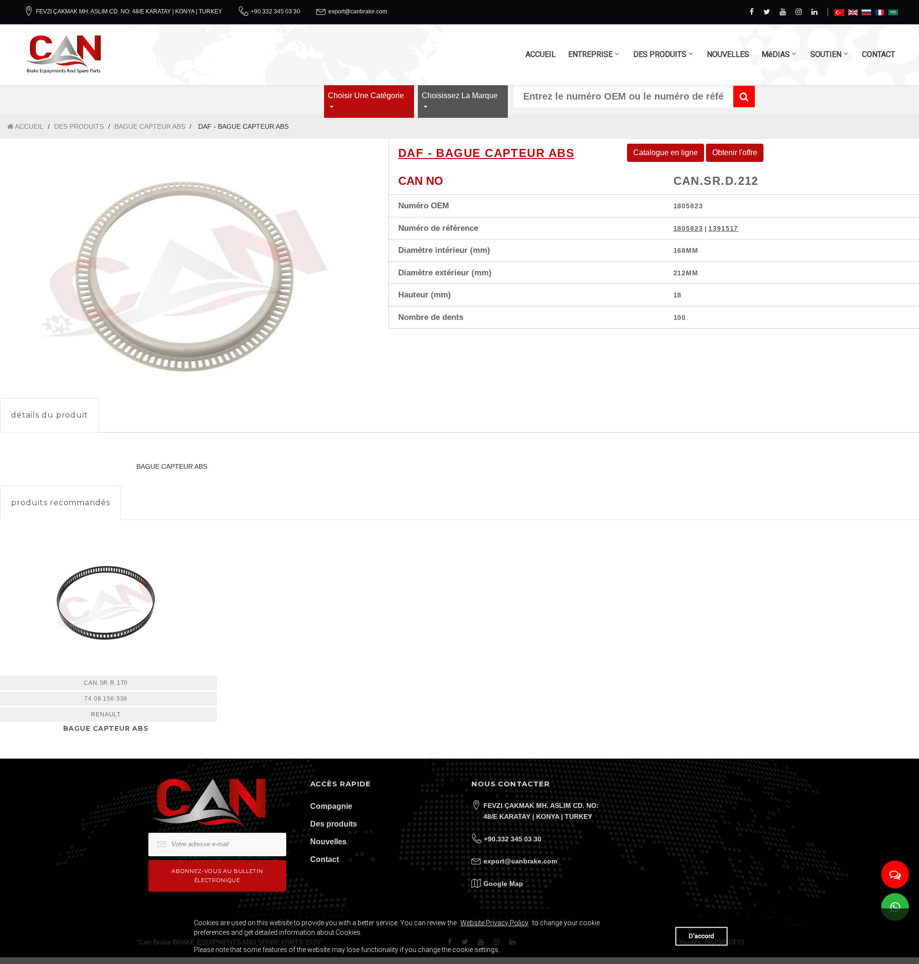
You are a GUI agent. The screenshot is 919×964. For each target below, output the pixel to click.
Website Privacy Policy (494, 923)
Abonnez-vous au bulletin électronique (217, 876)
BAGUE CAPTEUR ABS (149, 126)
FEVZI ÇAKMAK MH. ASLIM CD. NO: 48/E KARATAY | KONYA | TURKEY (129, 11)
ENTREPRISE (590, 54)
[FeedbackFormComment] (895, 874)
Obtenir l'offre (734, 152)
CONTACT (878, 54)
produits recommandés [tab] (60, 502)
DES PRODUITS (659, 54)
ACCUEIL (541, 54)
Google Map (503, 883)
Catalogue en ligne (665, 152)
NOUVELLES (728, 54)
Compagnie (331, 806)
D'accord (701, 936)
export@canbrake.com (357, 11)
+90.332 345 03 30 (275, 11)
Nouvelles (328, 842)
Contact (324, 859)
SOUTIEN (825, 54)
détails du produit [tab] (49, 415)
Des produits (333, 824)
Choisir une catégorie (366, 95)
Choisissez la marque (460, 95)
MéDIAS (776, 54)
